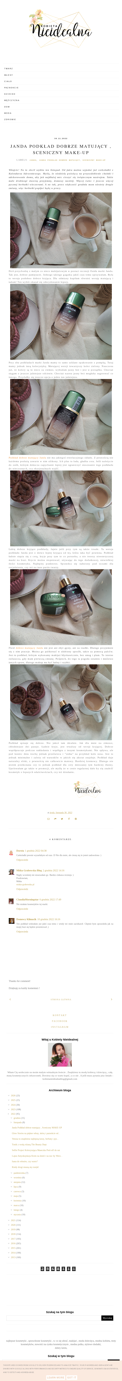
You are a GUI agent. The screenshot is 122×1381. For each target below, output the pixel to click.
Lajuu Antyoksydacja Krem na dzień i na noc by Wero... (37, 1156)
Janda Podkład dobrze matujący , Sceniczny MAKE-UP (37, 1127)
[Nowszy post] (10, 999)
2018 (13, 1234)
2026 (13, 1095)
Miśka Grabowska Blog (29, 870)
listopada (18, 1122)
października (20, 1173)
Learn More (55, 1377)
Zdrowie (10, 119)
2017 (13, 1239)
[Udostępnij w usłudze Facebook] (69, 818)
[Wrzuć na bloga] (55, 818)
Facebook (60, 1021)
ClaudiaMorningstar (27, 899)
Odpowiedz (22, 860)
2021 (13, 1220)
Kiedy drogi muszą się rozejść (25, 1167)
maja (16, 1196)
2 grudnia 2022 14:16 (53, 870)
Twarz (8, 69)
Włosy (8, 75)
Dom (7, 107)
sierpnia (17, 1182)
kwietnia (18, 1200)
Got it (71, 1377)
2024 (13, 1105)
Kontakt (60, 1015)
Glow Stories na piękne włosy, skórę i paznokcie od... (36, 1133)
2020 (13, 1225)
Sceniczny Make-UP (94, 160)
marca (17, 1205)
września (18, 1177)
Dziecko (10, 94)
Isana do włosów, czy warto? (25, 1161)
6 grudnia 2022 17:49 (50, 899)
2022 (13, 1114)
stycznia (17, 1214)
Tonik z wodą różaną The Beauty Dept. (29, 1144)
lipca (16, 1187)
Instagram (60, 1027)
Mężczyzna (12, 100)
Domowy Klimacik (26, 919)
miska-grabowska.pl (25, 884)
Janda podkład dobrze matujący (59, 160)
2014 (13, 1253)
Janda (33, 160)
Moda (8, 113)
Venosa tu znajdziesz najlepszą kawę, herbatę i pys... (35, 1139)
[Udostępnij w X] (62, 818)
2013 (13, 1257)
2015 (13, 1248)
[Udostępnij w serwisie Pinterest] (76, 818)
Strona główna (61, 1000)
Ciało (8, 81)
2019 (13, 1229)
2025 (13, 1100)
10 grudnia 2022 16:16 (48, 919)
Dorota (20, 850)
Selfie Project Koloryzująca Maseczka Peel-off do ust (36, 1150)
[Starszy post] (111, 999)
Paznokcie (11, 88)
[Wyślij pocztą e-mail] (48, 818)
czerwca (17, 1191)
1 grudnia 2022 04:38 (36, 850)
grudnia (17, 1118)
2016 (13, 1243)
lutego (17, 1210)
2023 (13, 1109)
